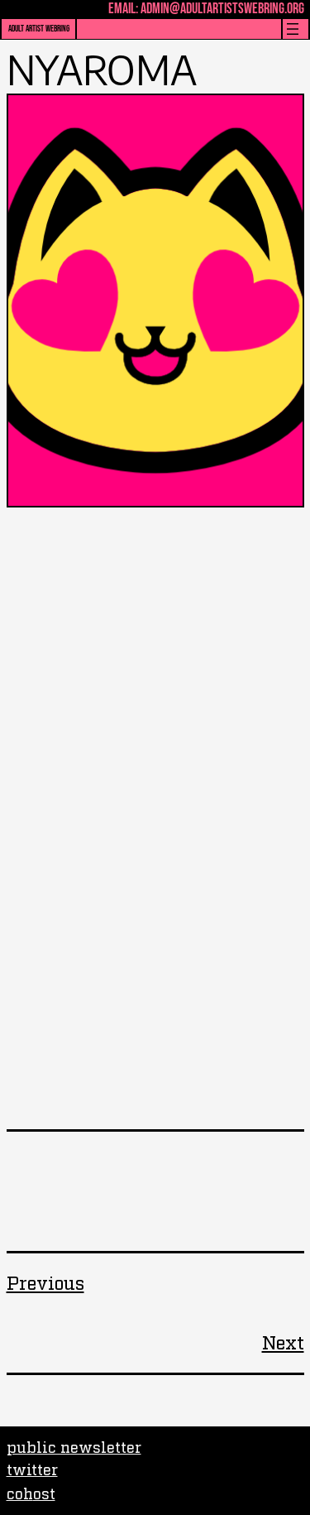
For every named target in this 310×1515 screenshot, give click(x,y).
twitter (32, 1469)
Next (283, 1341)
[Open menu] (293, 29)
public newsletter (74, 1446)
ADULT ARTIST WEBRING (38, 28)
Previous (45, 1282)
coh (20, 1493)
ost (44, 1493)
